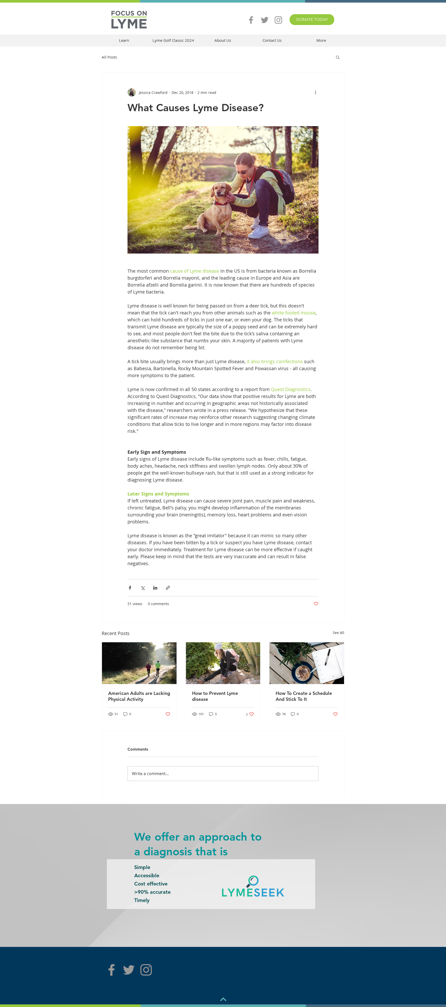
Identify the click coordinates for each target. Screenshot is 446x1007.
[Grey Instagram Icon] (278, 20)
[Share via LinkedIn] (155, 587)
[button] (124, 40)
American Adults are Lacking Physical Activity (139, 696)
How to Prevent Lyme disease (215, 696)
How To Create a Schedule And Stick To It (304, 696)
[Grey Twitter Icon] (265, 20)
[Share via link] (167, 587)
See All (338, 632)
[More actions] (315, 92)
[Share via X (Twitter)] (142, 587)
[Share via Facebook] (130, 587)
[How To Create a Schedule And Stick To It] (306, 663)
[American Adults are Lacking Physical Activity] (139, 663)
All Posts (109, 57)
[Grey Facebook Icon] (251, 20)
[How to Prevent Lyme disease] (223, 663)
